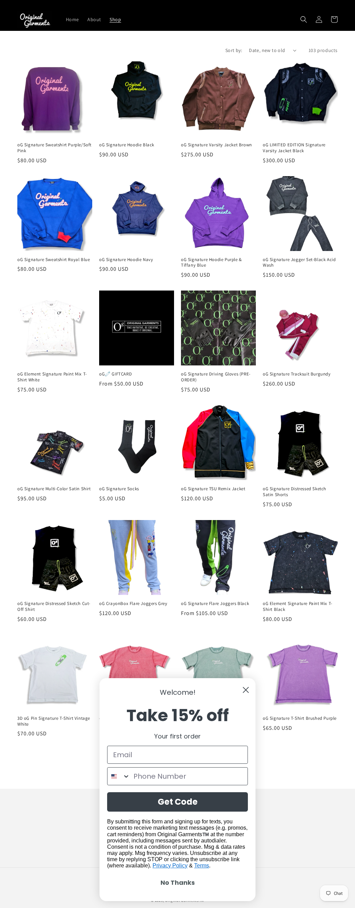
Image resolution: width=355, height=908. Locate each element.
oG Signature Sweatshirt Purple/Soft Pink (54, 148)
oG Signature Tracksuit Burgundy (297, 374)
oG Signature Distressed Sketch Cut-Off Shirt (53, 606)
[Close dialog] (245, 690)
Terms (201, 865)
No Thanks (178, 882)
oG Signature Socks (119, 489)
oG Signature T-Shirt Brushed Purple (300, 718)
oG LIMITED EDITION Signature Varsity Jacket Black (294, 148)
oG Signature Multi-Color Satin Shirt (54, 489)
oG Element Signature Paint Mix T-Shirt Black (297, 606)
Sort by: (233, 50)
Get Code (178, 801)
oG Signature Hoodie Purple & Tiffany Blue (211, 262)
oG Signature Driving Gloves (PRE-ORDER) (216, 377)
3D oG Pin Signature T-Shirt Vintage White (53, 721)
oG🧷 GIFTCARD (115, 374)
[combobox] (118, 776)
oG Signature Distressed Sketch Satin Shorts (294, 492)
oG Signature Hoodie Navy (126, 259)
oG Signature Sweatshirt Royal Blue (53, 259)
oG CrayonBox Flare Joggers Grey (133, 603)
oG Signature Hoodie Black (126, 145)
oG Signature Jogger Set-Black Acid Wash (299, 262)
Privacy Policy (170, 865)
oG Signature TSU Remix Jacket (213, 489)
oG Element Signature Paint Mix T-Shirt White (52, 377)
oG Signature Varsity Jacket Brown (216, 145)
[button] (303, 19)
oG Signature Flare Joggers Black (215, 603)
